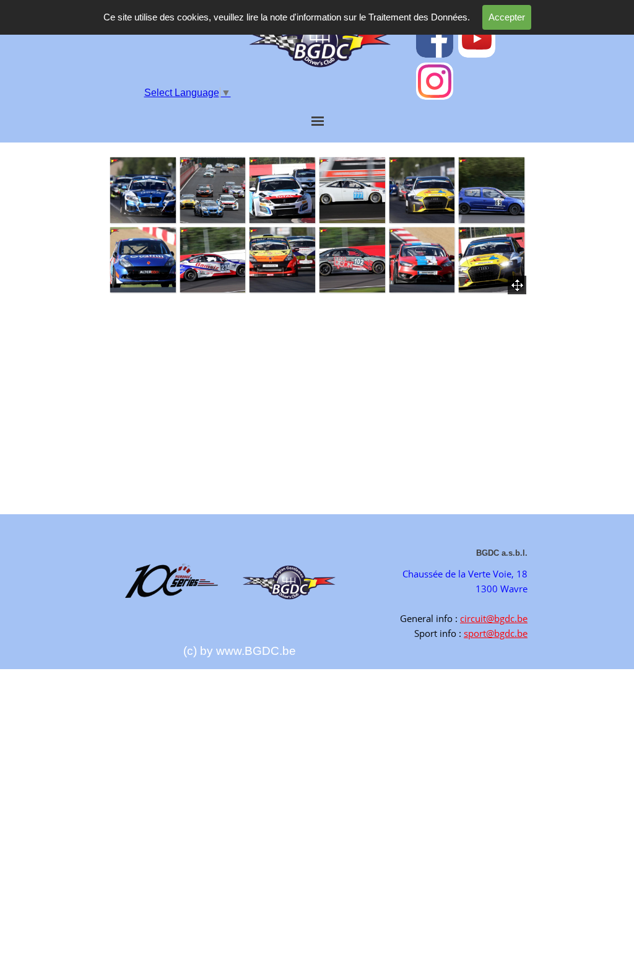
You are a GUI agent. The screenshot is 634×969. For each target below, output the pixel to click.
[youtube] (476, 39)
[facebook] (434, 39)
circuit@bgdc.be (494, 618)
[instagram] (434, 81)
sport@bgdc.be (496, 633)
